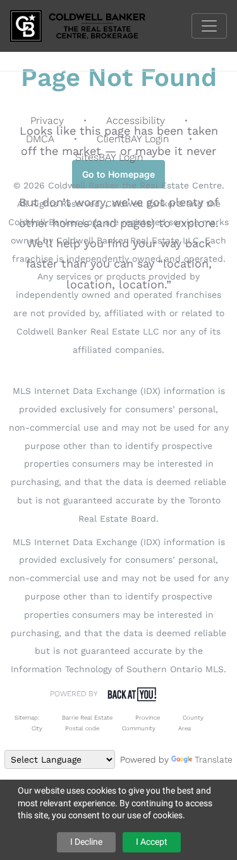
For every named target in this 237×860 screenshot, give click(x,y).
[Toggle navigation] (209, 26)
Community (138, 728)
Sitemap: (27, 717)
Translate (214, 759)
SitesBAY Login (109, 157)
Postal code (82, 728)
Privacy (47, 120)
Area (184, 728)
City (37, 728)
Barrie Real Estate (87, 717)
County (193, 717)
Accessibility (135, 120)
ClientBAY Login (133, 139)
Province (147, 717)
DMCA (40, 139)
